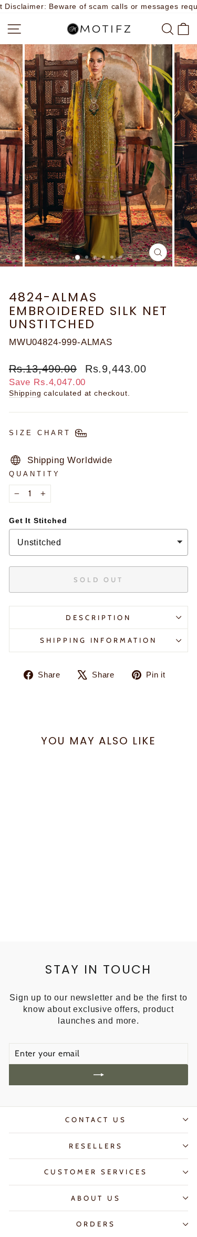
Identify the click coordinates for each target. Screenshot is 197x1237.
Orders (96, 1224)
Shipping (25, 393)
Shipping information (99, 640)
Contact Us (96, 1119)
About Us (96, 1198)
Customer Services (96, 1171)
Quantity (34, 474)
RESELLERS (96, 1146)
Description (98, 617)
